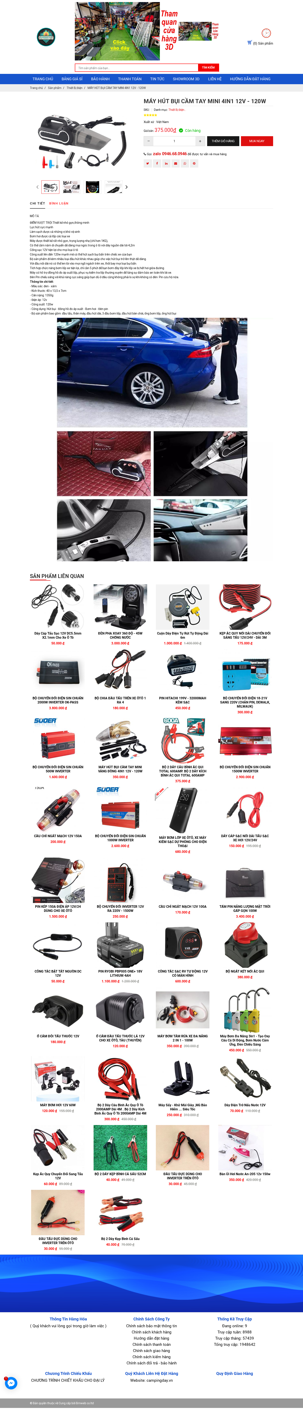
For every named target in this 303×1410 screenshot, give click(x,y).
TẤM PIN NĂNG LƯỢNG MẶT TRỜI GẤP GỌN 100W (245, 909)
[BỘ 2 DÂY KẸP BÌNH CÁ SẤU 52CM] (120, 1147)
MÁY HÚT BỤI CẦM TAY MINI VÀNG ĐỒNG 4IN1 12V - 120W (120, 769)
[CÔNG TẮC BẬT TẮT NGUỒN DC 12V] (58, 945)
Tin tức (157, 79)
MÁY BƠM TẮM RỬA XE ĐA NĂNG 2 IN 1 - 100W (182, 1038)
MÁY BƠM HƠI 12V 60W (58, 1105)
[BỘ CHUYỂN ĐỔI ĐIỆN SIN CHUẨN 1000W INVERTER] (120, 809)
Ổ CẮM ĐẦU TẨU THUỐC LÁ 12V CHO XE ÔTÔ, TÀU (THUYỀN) (120, 1038)
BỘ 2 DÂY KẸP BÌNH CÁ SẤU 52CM (120, 1174)
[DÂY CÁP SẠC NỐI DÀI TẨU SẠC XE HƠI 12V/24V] (245, 809)
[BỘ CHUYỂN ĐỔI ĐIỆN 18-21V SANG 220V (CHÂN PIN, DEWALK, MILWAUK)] (245, 672)
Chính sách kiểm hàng (152, 1356)
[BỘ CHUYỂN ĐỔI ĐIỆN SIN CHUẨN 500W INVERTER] (58, 741)
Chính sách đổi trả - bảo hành (152, 1363)
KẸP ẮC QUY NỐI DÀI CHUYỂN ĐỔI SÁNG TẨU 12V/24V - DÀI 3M (245, 635)
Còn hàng (193, 130)
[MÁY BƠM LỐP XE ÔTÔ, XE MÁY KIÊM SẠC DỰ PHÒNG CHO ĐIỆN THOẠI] (183, 810)
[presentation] (37, 186)
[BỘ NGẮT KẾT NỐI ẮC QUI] (245, 945)
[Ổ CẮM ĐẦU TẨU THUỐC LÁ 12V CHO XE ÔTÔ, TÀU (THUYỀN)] (120, 1010)
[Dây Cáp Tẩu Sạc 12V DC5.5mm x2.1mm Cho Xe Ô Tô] (58, 607)
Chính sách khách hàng (151, 1332)
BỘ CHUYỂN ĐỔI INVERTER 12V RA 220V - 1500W (120, 909)
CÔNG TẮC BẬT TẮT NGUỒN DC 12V (58, 973)
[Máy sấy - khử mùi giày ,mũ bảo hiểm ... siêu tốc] (183, 1079)
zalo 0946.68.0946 (170, 153)
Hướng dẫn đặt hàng (250, 79)
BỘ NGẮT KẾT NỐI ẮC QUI (245, 971)
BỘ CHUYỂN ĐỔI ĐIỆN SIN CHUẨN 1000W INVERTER (120, 838)
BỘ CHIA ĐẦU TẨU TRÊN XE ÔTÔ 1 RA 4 (120, 700)
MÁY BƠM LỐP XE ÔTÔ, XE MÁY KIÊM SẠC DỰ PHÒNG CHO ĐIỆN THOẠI (183, 842)
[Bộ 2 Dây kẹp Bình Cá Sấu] (120, 1212)
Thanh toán (130, 79)
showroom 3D (186, 79)
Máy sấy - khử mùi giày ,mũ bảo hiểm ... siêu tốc (183, 1107)
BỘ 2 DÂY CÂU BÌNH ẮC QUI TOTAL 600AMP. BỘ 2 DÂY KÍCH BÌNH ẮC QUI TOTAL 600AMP (182, 771)
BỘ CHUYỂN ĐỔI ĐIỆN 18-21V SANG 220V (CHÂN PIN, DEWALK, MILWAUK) (245, 702)
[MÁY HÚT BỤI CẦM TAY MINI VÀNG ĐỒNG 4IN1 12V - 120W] (120, 741)
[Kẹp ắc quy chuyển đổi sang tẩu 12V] (58, 1147)
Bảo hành (100, 79)
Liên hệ (215, 79)
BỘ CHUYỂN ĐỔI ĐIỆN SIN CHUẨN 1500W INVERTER (245, 769)
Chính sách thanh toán (152, 1344)
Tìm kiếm (208, 67)
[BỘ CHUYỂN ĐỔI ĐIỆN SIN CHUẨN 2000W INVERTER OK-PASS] (58, 672)
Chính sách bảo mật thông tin (151, 1326)
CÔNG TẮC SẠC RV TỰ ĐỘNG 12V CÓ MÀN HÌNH (183, 973)
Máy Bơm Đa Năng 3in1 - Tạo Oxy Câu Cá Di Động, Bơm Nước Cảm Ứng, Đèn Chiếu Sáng (245, 1040)
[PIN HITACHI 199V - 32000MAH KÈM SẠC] (183, 672)
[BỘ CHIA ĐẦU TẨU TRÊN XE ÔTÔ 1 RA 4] (120, 672)
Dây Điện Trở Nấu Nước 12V (244, 1105)
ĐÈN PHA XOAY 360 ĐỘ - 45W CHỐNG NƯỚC (120, 635)
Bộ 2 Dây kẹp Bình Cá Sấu (120, 1239)
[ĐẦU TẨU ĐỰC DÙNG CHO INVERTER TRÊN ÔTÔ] (183, 1147)
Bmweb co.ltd (85, 1403)
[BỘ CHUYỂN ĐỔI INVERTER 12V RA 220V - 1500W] (120, 880)
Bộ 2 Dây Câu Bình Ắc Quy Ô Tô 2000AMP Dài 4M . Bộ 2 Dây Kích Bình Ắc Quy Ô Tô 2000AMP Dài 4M (120, 1109)
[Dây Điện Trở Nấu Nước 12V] (245, 1079)
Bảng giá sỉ (72, 79)
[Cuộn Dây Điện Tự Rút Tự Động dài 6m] (183, 607)
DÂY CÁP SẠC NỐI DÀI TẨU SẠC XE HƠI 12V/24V (245, 838)
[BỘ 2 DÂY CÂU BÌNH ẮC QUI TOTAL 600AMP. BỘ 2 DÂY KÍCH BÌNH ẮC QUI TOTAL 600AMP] (183, 741)
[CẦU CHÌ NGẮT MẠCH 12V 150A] (58, 809)
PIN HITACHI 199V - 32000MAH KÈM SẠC (182, 700)
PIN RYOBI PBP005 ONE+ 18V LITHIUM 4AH (120, 973)
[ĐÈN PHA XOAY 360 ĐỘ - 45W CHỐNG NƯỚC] (120, 607)
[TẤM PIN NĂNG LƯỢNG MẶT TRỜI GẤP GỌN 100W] (245, 880)
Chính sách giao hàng (151, 1350)
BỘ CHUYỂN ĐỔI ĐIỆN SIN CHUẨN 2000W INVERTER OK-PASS (58, 700)
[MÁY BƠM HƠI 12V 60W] (58, 1079)
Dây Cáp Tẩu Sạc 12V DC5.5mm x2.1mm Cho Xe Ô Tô (57, 635)
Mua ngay (72, 643)
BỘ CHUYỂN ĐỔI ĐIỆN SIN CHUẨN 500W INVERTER (58, 769)
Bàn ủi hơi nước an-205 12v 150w (245, 1174)
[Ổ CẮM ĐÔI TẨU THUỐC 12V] (58, 1010)
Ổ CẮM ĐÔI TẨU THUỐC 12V (58, 1036)
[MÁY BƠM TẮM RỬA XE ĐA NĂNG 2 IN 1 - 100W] (183, 1010)
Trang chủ (43, 79)
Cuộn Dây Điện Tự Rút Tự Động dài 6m (182, 635)
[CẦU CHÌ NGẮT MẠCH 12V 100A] (183, 880)
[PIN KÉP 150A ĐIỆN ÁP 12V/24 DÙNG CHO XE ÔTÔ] (58, 880)
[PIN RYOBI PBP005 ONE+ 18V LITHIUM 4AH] (120, 945)
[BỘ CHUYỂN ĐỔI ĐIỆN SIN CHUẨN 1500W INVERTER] (245, 741)
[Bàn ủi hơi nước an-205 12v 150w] (245, 1147)
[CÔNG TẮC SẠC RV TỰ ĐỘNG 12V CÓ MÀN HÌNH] (183, 945)
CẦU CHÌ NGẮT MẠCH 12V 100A (183, 907)
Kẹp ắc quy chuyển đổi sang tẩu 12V (58, 1176)
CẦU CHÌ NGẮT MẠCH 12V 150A (58, 836)
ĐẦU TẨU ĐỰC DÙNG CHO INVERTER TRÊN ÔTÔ (182, 1176)
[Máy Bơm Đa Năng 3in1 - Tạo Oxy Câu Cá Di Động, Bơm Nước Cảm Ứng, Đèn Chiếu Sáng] (245, 1010)
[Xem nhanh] (44, 643)
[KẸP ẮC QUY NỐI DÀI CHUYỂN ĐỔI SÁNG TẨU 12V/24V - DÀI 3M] (245, 607)
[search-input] (147, 68)
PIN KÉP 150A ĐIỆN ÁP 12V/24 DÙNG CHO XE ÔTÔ (58, 909)
